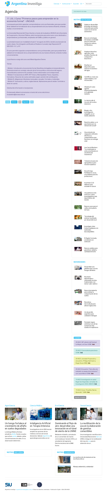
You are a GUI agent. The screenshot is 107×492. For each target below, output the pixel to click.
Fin (32, 102)
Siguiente (26, 102)
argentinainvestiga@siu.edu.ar (24, 489)
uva (89, 441)
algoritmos (46, 436)
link (93, 344)
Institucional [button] (66, 4)
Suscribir (76, 4)
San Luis (99, 437)
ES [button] (81, 4)
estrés (14, 436)
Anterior (14, 102)
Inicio (7, 102)
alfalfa (14, 434)
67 (20, 102)
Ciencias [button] (57, 4)
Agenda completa (80, 397)
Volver (65, 102)
